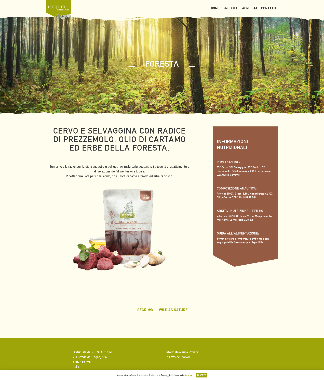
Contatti (268, 8)
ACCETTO (201, 375)
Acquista (250, 8)
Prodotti (231, 8)
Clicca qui (187, 375)
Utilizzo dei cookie (178, 357)
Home (215, 8)
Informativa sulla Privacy (182, 352)
